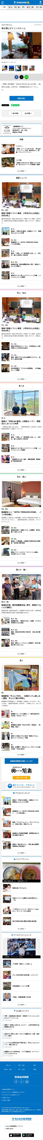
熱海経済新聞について (9, 1089)
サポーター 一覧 (21, 777)
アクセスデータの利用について (11, 1095)
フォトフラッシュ (7, 24)
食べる (10, 7)
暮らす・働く (30, 7)
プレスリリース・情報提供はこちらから (13, 1092)
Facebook (16, 1082)
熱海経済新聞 (20, 2)
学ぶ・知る (39, 7)
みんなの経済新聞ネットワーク (21, 1119)
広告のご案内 (6, 1100)
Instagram (27, 1082)
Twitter (21, 1082)
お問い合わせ (6, 1097)
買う (23, 7)
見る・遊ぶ (17, 7)
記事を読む (22, 98)
